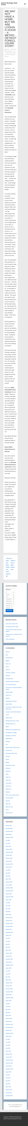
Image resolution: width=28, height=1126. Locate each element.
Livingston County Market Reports (13, 711)
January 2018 (9, 920)
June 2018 (8, 905)
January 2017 (9, 956)
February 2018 (9, 917)
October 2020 (9, 855)
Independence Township (11, 701)
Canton (7, 666)
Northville (8, 741)
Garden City (8, 695)
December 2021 (9, 828)
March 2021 (8, 846)
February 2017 (9, 953)
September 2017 (9, 932)
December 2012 (9, 1095)
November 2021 (9, 831)
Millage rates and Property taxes (13, 729)
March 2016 (8, 980)
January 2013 (9, 1092)
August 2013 (8, 1072)
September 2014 (9, 1033)
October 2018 (9, 893)
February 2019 (9, 882)
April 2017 (8, 947)
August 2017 (8, 935)
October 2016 (9, 962)
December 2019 (9, 864)
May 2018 (8, 908)
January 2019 (9, 885)
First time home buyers (11, 684)
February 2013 (9, 1089)
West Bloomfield (9, 798)
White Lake (8, 803)
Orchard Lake (9, 750)
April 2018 (8, 911)
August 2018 (8, 899)
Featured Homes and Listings (12, 681)
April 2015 (8, 1012)
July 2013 (8, 1075)
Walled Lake (8, 789)
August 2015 (8, 1000)
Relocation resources (10, 765)
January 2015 (9, 1021)
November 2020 (9, 852)
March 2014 (8, 1051)
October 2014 (9, 1030)
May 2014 (8, 1045)
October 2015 (9, 994)
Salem (7, 774)
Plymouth (8, 756)
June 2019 (8, 870)
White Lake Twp (9, 806)
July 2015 (8, 1003)
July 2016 (8, 971)
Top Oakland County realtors (12, 626)
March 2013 (8, 1086)
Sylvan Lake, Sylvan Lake (12, 623)
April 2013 (8, 1083)
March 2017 (8, 950)
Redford (7, 762)
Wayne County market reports (12, 795)
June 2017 (8, 941)
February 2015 (9, 1018)
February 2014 (9, 1054)
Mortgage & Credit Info (11, 735)
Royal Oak (8, 771)
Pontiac (7, 759)
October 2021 (9, 834)
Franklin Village (9, 692)
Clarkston (8, 669)
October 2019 (9, 867)
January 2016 (9, 985)
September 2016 (9, 965)
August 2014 (8, 1036)
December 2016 (9, 959)
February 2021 (9, 849)
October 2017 (9, 929)
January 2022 (9, 825)
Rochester (8, 768)
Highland (8, 698)
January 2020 (9, 861)
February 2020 (9, 858)
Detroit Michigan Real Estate (9, 3)
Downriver (8, 675)
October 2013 (9, 1066)
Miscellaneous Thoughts (11, 732)
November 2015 (9, 991)
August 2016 (8, 968)
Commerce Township (10, 672)
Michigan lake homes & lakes (12, 720)
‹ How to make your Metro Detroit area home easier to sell (8, 567)
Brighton (7, 660)
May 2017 (8, 944)
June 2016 (8, 974)
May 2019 (8, 873)
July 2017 (8, 938)
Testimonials (8, 783)
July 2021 (8, 840)
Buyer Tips (8, 663)
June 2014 (8, 1042)
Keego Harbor (9, 704)
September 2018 (9, 896)
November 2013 (9, 1063)
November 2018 (9, 890)
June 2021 (8, 843)
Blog (7, 654)
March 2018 (8, 914)
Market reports (9, 717)
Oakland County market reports (13, 747)
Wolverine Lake (9, 812)
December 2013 (9, 1060)
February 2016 (9, 982)
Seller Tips (8, 777)
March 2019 (8, 879)
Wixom (7, 809)
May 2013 (8, 1080)
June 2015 (8, 1006)
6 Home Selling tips (10, 639)
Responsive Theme (17, 1118)
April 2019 (8, 876)
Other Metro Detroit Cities (11, 753)
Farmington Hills (9, 678)
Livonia (7, 714)
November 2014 (9, 1027)
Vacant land (8, 786)
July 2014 (8, 1039)
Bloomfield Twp (9, 657)
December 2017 (9, 923)
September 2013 (9, 1069)
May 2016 (8, 977)
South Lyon (8, 780)
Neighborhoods (9, 738)
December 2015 (9, 988)
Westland (8, 800)
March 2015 (8, 1015)
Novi (7, 744)
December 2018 (9, 887)
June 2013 (8, 1077)
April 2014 (8, 1048)
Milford (7, 726)
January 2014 (9, 1057)
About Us (8, 651)
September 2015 (9, 997)
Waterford (8, 792)
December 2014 (9, 1024)
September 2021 (9, 837)
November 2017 (9, 926)
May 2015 (8, 1009)
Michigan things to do (10, 723)
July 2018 (8, 902)
